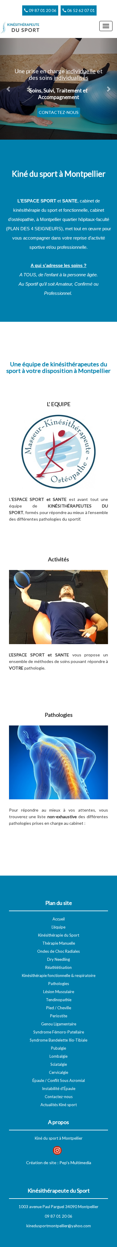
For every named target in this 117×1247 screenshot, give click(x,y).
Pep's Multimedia (75, 1162)
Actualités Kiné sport (58, 1104)
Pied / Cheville (58, 1007)
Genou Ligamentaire (58, 1024)
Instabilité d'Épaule (58, 1088)
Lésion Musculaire (58, 991)
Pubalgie (58, 1048)
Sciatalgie (58, 1064)
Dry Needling (58, 959)
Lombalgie (59, 1056)
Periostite (58, 1015)
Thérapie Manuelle (58, 943)
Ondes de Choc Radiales (58, 951)
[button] (9, 89)
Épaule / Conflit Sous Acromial (58, 1080)
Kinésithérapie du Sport (58, 935)
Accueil (58, 919)
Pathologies (58, 983)
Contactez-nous (59, 1096)
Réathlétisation (58, 967)
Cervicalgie (58, 1072)
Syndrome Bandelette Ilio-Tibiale (58, 1040)
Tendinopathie (58, 999)
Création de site (41, 1162)
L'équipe (58, 927)
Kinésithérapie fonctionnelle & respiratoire (58, 975)
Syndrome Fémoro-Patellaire (58, 1032)
